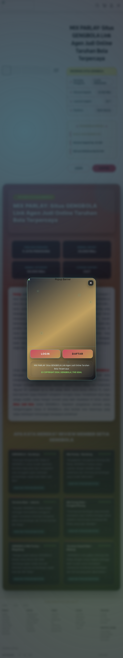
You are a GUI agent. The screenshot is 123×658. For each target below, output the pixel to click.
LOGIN (45, 353)
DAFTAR (77, 353)
